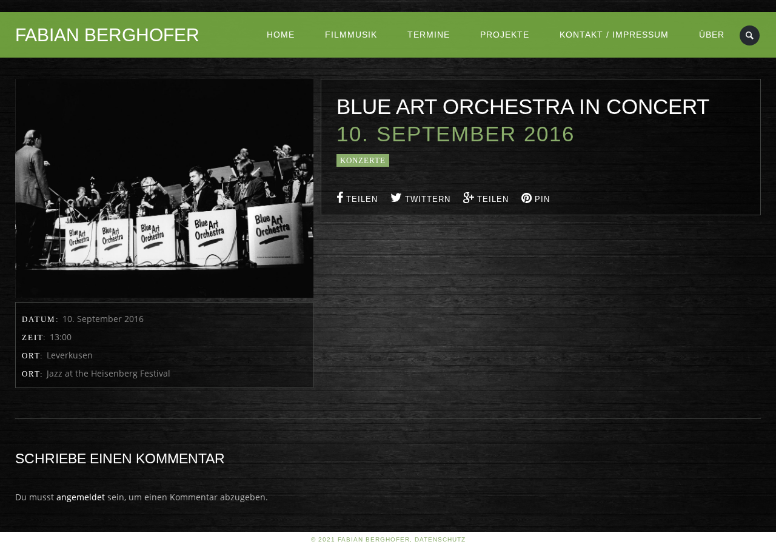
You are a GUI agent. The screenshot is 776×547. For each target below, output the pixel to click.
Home (281, 34)
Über (711, 34)
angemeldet (80, 497)
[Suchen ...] (750, 35)
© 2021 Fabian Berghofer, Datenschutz (388, 539)
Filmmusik (351, 34)
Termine (428, 34)
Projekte (504, 34)
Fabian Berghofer (107, 35)
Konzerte (363, 160)
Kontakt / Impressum (614, 34)
